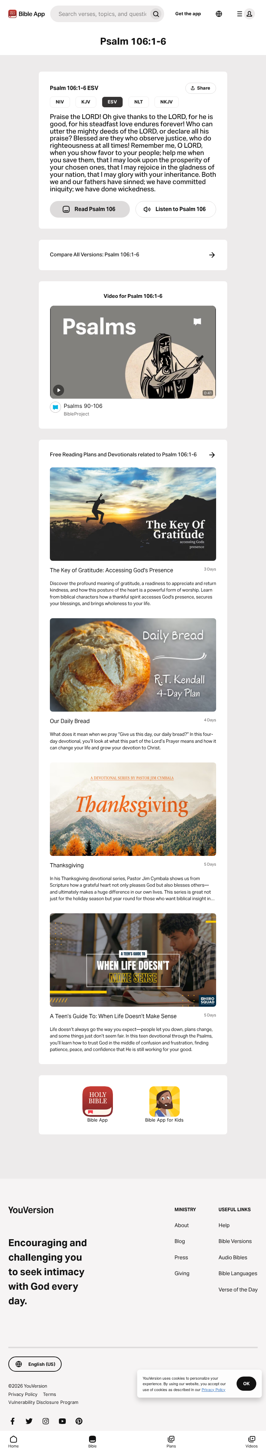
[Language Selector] (219, 14)
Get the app (188, 13)
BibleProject (76, 414)
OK (246, 1383)
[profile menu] (244, 14)
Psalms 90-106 (90, 405)
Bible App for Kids (164, 1120)
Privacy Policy (22, 1394)
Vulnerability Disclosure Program (43, 1402)
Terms (49, 1394)
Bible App (97, 1120)
